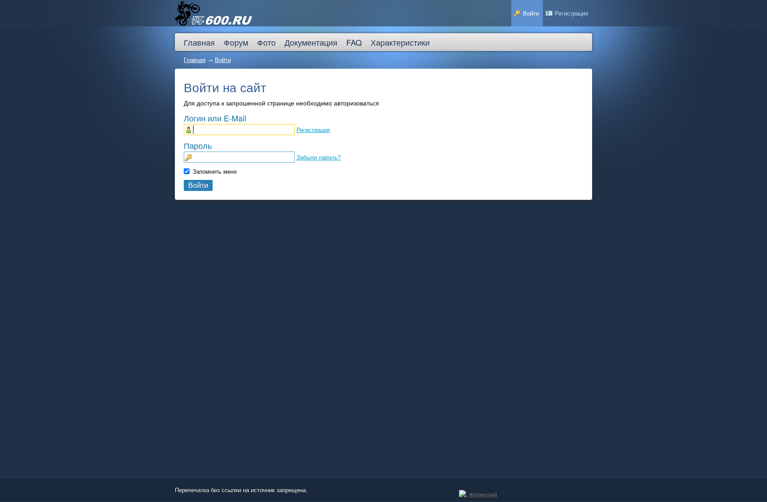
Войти (223, 59)
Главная (195, 59)
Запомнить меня (215, 171)
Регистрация (313, 129)
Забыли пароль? (319, 157)
